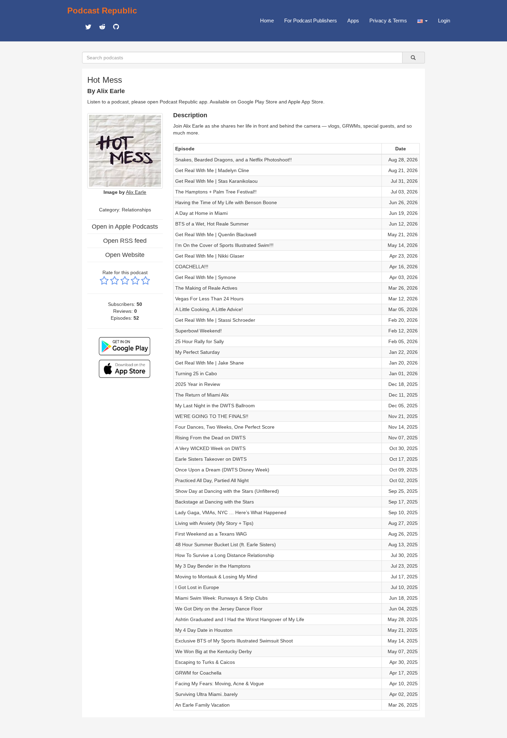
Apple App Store (305, 101)
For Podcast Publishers (310, 20)
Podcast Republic (102, 10)
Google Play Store (257, 101)
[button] (422, 20)
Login (444, 20)
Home (267, 20)
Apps (353, 20)
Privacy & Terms (388, 20)
